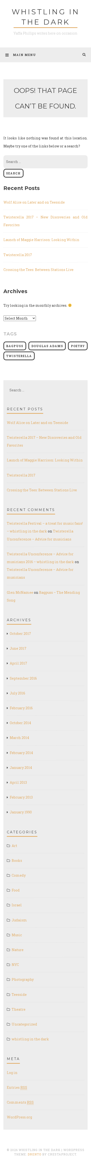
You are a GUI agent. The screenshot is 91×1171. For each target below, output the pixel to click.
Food (16, 890)
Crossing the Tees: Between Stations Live (38, 269)
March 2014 (19, 737)
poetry (78, 346)
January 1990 (21, 812)
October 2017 (20, 633)
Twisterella (19, 356)
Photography (23, 979)
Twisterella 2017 (17, 254)
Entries (17, 1087)
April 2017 (18, 663)
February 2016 (21, 708)
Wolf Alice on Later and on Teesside (34, 202)
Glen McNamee (20, 592)
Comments (20, 1102)
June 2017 (18, 648)
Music (17, 935)
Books (17, 860)
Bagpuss (14, 346)
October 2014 (20, 723)
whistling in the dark (30, 1039)
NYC (15, 964)
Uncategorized (24, 1024)
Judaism (19, 920)
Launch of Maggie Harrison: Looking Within (41, 239)
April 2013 (18, 782)
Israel (17, 905)
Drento (34, 1154)
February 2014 (21, 752)
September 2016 (23, 678)
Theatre (18, 1009)
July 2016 (17, 693)
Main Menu (24, 55)
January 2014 (21, 767)
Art (14, 845)
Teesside (19, 994)
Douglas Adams (47, 346)
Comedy (19, 875)
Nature (18, 949)
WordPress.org (19, 1117)
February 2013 (21, 797)
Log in (12, 1072)
